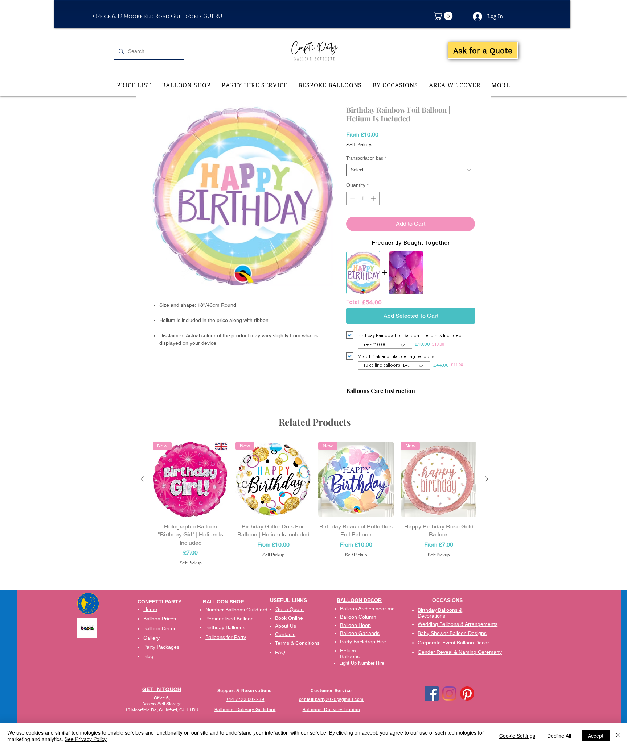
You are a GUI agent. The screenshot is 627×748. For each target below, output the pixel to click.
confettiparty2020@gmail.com (331, 699)
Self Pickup (359, 144)
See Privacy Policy (86, 739)
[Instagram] (449, 693)
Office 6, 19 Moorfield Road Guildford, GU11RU (157, 16)
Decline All (559, 735)
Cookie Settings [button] (517, 735)
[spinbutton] (362, 198)
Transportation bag (366, 158)
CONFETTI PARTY (159, 602)
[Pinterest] (467, 693)
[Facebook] (432, 693)
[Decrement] (351, 198)
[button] (444, 16)
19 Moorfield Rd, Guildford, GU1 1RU (161, 710)
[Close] (618, 735)
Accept (595, 735)
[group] (314, 504)
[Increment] (373, 198)
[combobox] (410, 170)
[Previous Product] (142, 479)
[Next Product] (487, 479)
